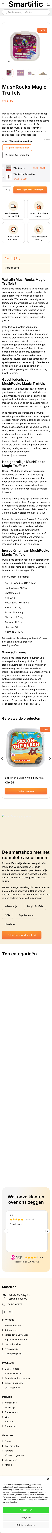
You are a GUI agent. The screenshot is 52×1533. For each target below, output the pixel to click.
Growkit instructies (14, 1383)
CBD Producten (12, 1387)
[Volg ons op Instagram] (10, 1312)
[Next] (42, 46)
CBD (7, 1417)
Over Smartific (12, 1446)
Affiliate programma (14, 1455)
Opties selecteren (25, 791)
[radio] (17, 148)
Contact (8, 1441)
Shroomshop (11, 1426)
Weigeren (26, 1517)
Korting (8, 1464)
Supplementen (12, 1412)
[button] (47, 1479)
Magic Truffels (12, 1369)
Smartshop (10, 1421)
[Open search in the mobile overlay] (26, 12)
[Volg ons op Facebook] (4, 1312)
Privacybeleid (11, 1349)
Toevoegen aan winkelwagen (30, 190)
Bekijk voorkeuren (26, 1525)
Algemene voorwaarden (16, 1339)
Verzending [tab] (12, 267)
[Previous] (9, 46)
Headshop (10, 1407)
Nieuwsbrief (11, 1460)
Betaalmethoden (13, 1325)
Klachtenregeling (13, 1353)
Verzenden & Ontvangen (16, 1335)
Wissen (47, 139)
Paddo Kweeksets (13, 1373)
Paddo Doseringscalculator (18, 1378)
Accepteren (26, 1510)
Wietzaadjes (11, 1402)
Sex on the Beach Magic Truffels (24, 777)
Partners (9, 1450)
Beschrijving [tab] (12, 258)
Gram (4, 141)
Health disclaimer (13, 1344)
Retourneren (11, 1330)
